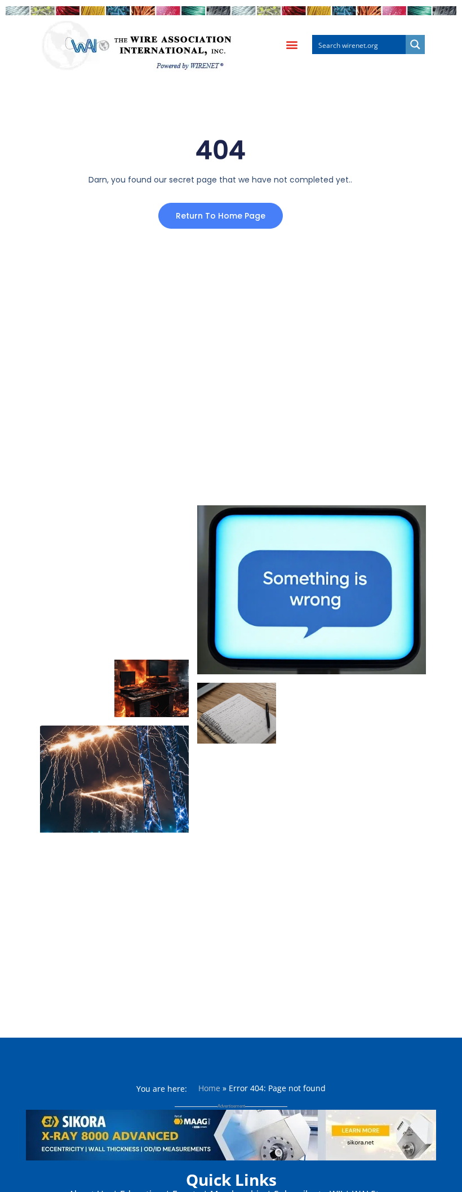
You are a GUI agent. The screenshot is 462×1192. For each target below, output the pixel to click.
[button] (291, 44)
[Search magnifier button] (415, 44)
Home (209, 1088)
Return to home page (220, 215)
